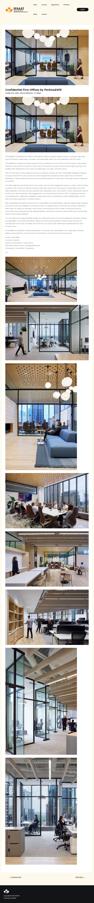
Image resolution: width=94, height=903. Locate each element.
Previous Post (15, 877)
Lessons (44, 4)
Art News (66, 4)
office (17, 93)
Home (35, 4)
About (35, 14)
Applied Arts (55, 4)
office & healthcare (26, 93)
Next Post (80, 877)
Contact (44, 14)
